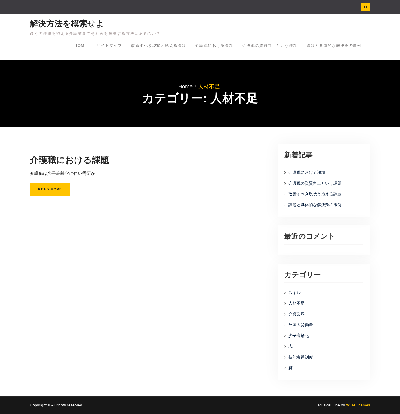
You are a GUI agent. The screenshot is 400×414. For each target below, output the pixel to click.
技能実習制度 (300, 357)
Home (80, 45)
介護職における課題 (214, 45)
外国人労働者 (300, 324)
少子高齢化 (298, 335)
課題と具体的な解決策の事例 (334, 45)
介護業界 (296, 314)
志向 (292, 346)
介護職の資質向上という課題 (269, 45)
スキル (294, 292)
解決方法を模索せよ (67, 23)
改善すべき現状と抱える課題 (158, 45)
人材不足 (296, 303)
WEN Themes (358, 405)
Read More (50, 189)
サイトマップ (109, 45)
